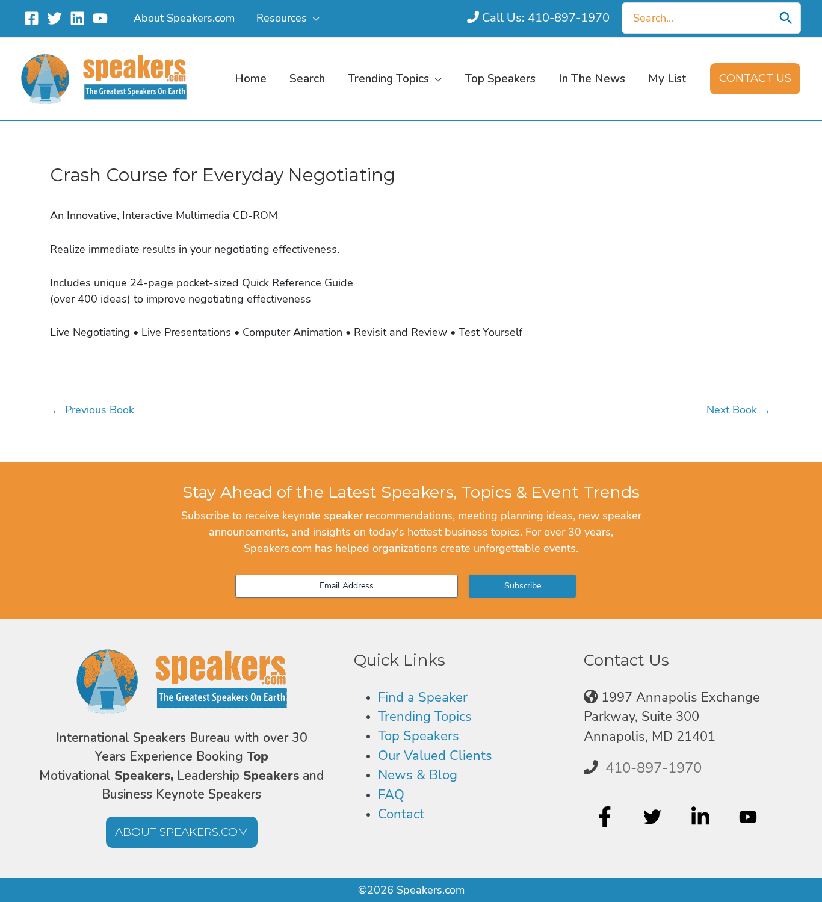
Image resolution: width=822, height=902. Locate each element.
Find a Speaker (423, 697)
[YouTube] (100, 18)
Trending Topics (425, 717)
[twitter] (653, 817)
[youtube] (749, 817)
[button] (313, 18)
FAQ (391, 795)
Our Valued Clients (435, 756)
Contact (401, 814)
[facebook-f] (606, 817)
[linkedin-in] (701, 817)
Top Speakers (418, 736)
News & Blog (417, 775)
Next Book (738, 409)
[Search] (786, 18)
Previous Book (92, 409)
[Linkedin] (77, 18)
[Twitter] (54, 18)
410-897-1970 (653, 767)
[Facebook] (31, 18)
